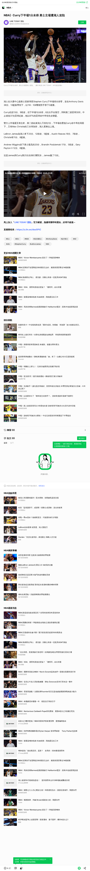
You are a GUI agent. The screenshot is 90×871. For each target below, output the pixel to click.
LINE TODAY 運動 (22, 222)
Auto (81, 173)
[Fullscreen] (83, 214)
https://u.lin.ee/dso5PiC (28, 229)
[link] (15, 868)
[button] (7, 868)
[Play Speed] (73, 214)
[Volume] (78, 214)
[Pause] (45, 193)
